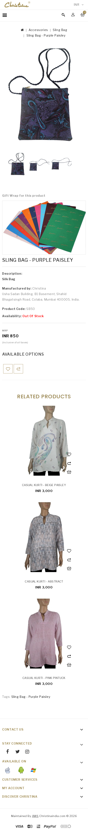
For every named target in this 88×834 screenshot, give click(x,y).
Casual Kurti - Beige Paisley (44, 485)
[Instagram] (26, 752)
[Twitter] (16, 752)
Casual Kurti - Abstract (44, 581)
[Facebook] (6, 752)
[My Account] (73, 14)
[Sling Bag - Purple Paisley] (44, 96)
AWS (35, 816)
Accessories (38, 30)
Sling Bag (60, 30)
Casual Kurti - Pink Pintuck (44, 678)
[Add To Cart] (69, 472)
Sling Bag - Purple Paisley (46, 35)
